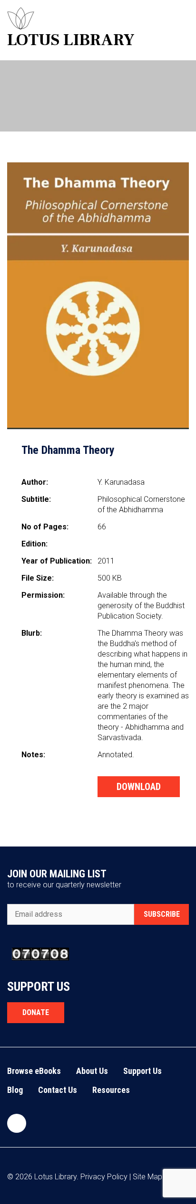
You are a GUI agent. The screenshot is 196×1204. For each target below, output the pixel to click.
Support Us (142, 1071)
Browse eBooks (34, 1071)
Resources (111, 1090)
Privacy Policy (103, 1176)
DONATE (35, 1012)
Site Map (147, 1176)
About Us (92, 1071)
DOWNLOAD (139, 786)
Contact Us (57, 1090)
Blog (15, 1090)
